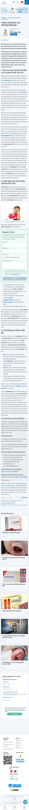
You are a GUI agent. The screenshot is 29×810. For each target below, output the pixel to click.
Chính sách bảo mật (15, 274)
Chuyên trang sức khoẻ (14, 17)
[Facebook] (22, 497)
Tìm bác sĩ (5, 746)
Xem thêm (4, 536)
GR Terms (14, 799)
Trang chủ (3, 17)
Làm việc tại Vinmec (8, 749)
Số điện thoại (6, 248)
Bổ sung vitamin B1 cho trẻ (7, 503)
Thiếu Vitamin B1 (5, 500)
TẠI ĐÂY (13, 487)
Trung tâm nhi (4, 19)
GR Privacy (14, 797)
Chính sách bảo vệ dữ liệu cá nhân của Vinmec (14, 796)
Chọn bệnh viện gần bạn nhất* (10, 692)
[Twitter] (25, 497)
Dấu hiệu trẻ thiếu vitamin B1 (8, 505)
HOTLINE (8, 485)
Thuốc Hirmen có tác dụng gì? (11, 611)
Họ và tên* (5, 681)
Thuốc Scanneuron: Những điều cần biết (13, 585)
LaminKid (3, 502)
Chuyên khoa (19, 740)
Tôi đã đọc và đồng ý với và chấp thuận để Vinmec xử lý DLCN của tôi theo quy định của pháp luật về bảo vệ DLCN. (15, 709)
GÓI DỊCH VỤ (20, 485)
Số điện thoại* (6, 687)
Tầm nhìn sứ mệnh (7, 742)
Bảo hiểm (18, 745)
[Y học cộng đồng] (14, 776)
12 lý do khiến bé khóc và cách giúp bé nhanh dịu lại (13, 636)
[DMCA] (14, 790)
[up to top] (25, 797)
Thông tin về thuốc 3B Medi (11, 532)
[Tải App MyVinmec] (7, 760)
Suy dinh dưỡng (11, 502)
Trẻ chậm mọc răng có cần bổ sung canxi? (13, 558)
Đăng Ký (14, 278)
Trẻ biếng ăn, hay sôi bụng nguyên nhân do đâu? (13, 663)
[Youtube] (11, 771)
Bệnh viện (5, 254)
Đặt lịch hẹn (19, 747)
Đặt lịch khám (13, 34)
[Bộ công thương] (14, 785)
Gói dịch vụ (18, 743)
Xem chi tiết (21, 34)
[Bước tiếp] (14, 779)
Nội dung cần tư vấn (7, 260)
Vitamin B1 (20, 500)
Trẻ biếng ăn (14, 500)
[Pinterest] (27, 497)
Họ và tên (5, 242)
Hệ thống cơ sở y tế (8, 744)
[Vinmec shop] (20, 758)
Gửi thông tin (14, 714)
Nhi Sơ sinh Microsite (21, 505)
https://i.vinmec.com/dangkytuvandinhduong (14, 477)
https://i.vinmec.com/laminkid (9, 471)
